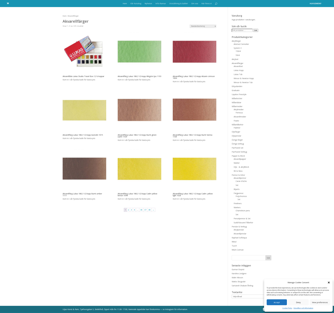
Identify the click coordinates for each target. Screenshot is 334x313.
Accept (277, 302)
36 (141, 210)
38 (149, 210)
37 (145, 210)
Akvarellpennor (240, 178)
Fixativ (236, 120)
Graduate (236, 90)
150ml (238, 51)
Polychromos (241, 196)
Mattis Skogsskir (239, 281)
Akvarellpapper (240, 159)
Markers (237, 207)
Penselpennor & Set (242, 218)
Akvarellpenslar (240, 233)
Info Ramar (161, 4)
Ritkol (234, 241)
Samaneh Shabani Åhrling (242, 285)
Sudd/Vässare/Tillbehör (243, 222)
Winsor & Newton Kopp (244, 78)
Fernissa (239, 112)
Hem (125, 4)
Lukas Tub (238, 74)
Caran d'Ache (241, 181)
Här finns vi (206, 4)
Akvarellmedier (240, 116)
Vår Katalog (135, 4)
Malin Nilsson (237, 277)
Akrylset (235, 59)
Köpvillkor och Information (303, 308)
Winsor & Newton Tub (243, 82)
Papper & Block (238, 156)
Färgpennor (238, 193)
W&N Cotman (238, 250)
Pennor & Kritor (238, 175)
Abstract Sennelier (241, 44)
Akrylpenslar (239, 229)
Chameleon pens (243, 210)
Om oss (194, 4)
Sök (255, 30)
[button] (328, 282)
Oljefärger (236, 132)
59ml (238, 55)
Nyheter (148, 4)
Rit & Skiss (238, 171)
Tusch (234, 245)
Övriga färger (237, 140)
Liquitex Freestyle (239, 94)
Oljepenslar (236, 136)
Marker (237, 163)
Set (237, 185)
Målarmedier (237, 106)
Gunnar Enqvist (238, 269)
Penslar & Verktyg (239, 226)
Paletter (237, 127)
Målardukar (236, 102)
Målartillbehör (237, 124)
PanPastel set (237, 148)
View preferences (320, 302)
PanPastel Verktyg (239, 152)
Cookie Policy (287, 308)
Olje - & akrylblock (241, 167)
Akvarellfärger (237, 63)
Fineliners (238, 203)
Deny (298, 302)
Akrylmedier (239, 109)
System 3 (237, 48)
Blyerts (237, 189)
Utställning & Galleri (178, 4)
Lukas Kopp (239, 70)
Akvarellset (238, 66)
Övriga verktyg (238, 143)
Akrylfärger (236, 41)
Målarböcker (237, 98)
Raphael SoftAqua (239, 237)
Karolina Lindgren (239, 273)
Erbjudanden (237, 86)
